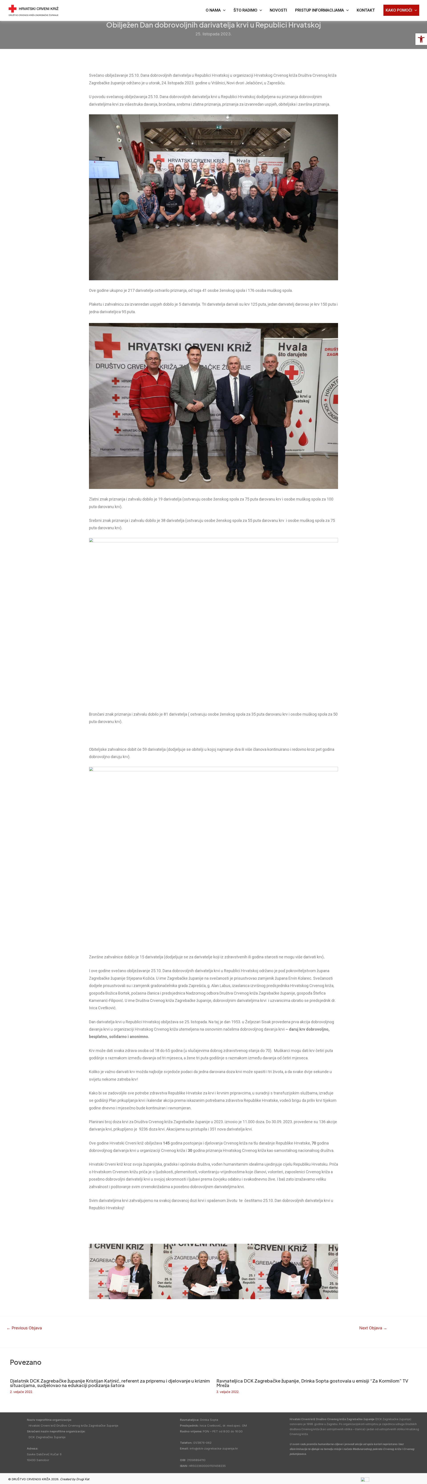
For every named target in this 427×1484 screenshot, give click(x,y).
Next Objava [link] (373, 1328)
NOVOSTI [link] (278, 10)
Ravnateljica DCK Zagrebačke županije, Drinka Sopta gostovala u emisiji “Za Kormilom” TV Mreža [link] (312, 1383)
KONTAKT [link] (366, 10)
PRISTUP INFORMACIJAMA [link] (319, 10)
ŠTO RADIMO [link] (245, 10)
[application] (223, 10)
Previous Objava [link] (24, 1328)
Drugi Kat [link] (82, 1479)
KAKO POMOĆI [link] (399, 10)
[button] (93, 1271)
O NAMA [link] (213, 10)
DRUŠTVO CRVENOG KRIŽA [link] (86, 8)
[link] (421, 39)
